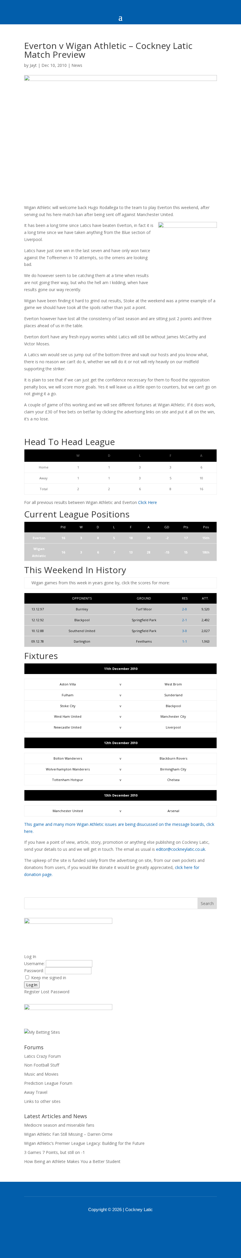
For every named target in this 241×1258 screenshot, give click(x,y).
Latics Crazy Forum (42, 1056)
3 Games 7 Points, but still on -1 (54, 1152)
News (76, 65)
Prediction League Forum (48, 1083)
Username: (35, 963)
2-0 (184, 609)
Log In (31, 984)
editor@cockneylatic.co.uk (180, 849)
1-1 (184, 641)
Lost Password (55, 991)
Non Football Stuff (41, 1065)
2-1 (184, 620)
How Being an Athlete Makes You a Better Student (72, 1161)
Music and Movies (41, 1074)
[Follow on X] (128, 1225)
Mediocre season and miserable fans (59, 1125)
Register (32, 991)
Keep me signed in (48, 977)
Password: (34, 970)
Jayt (33, 65)
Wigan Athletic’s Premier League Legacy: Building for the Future (84, 1143)
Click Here (147, 502)
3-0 (184, 631)
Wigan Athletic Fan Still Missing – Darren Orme (68, 1134)
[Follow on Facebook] (112, 1225)
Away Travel (35, 1092)
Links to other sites (42, 1101)
